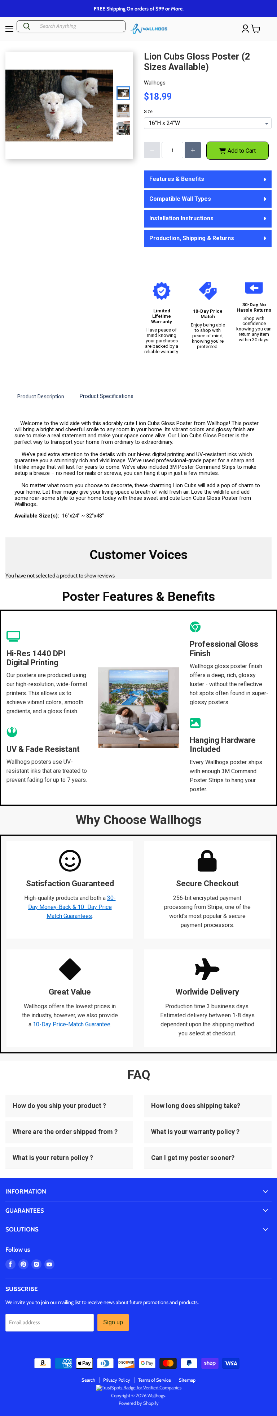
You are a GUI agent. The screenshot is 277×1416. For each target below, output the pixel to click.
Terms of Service (154, 1380)
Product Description (40, 396)
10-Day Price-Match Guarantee (71, 1024)
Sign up (113, 1322)
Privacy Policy (116, 1380)
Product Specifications (106, 396)
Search (88, 1380)
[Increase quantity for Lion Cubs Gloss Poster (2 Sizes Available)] (193, 150)
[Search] (26, 26)
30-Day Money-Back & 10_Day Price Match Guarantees (72, 907)
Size (148, 111)
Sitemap (187, 1380)
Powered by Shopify (139, 1403)
